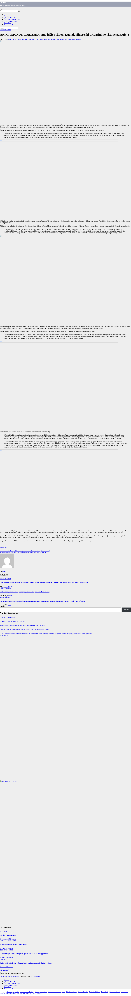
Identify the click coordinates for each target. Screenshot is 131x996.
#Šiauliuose (63, 39)
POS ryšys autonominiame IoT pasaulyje (12, 621)
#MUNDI (36, 39)
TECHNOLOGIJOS (10, 21)
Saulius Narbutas (83, 992)
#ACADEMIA (13, 39)
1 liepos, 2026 (4, 948)
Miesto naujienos (71, 992)
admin (4, 571)
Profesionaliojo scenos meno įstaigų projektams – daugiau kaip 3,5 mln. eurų (25, 592)
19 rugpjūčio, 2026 (6, 939)
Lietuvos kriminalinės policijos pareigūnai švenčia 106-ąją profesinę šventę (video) (25, 551)
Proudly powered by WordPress (10, 976)
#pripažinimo (55, 39)
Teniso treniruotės (115, 992)
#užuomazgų (71, 39)
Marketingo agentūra (13, 992)
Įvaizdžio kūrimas (94, 992)
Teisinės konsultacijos (26, 992)
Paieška (2, 606)
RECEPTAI (7, 23)
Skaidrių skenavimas (41, 992)
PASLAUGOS (8, 24)
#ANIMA (21, 39)
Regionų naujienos (23, 993)
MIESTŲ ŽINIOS (9, 17)
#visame (78, 39)
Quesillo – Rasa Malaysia (7, 617)
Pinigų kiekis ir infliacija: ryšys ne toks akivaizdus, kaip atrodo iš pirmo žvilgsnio (24, 629)
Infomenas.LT (4, 2)
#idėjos (27, 39)
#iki (31, 39)
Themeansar (36, 976)
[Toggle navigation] (1, 9)
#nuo (41, 39)
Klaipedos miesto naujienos (56, 992)
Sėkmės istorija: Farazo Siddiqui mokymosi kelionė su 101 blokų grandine (22, 625)
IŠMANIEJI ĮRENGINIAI (12, 19)
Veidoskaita (104, 992)
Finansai (6, 16)
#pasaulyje (47, 39)
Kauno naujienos (11, 993)
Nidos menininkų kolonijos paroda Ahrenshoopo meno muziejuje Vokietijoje (23, 552)
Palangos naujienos (36, 993)
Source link (3, 547)
